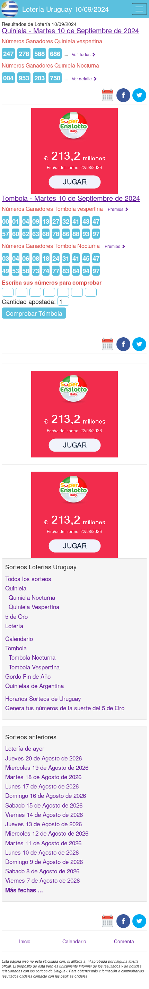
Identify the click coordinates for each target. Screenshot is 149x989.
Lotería (14, 625)
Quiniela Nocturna (30, 597)
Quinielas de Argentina (34, 685)
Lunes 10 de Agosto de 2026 (42, 852)
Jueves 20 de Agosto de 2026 (43, 758)
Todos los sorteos (28, 578)
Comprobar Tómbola (34, 313)
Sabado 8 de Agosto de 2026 (42, 870)
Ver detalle (82, 78)
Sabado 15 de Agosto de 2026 (43, 805)
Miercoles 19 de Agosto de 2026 (46, 767)
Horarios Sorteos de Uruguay (43, 698)
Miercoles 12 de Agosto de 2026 (46, 833)
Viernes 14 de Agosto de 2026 (44, 814)
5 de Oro (16, 616)
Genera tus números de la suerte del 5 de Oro (64, 707)
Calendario (19, 638)
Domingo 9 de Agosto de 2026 (44, 861)
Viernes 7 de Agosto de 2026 (42, 880)
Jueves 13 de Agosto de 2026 (43, 823)
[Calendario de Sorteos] (107, 94)
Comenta (124, 941)
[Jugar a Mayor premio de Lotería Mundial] (74, 150)
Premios (116, 209)
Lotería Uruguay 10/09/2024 (65, 9)
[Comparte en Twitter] (139, 94)
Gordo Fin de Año (28, 676)
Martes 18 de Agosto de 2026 (43, 776)
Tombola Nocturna (30, 657)
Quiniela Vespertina (32, 606)
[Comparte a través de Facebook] (123, 94)
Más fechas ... (24, 890)
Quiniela (15, 587)
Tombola (16, 647)
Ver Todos (81, 54)
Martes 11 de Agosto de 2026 (43, 842)
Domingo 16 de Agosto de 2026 (45, 795)
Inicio (24, 941)
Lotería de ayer (24, 748)
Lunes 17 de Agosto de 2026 (42, 786)
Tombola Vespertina (32, 666)
